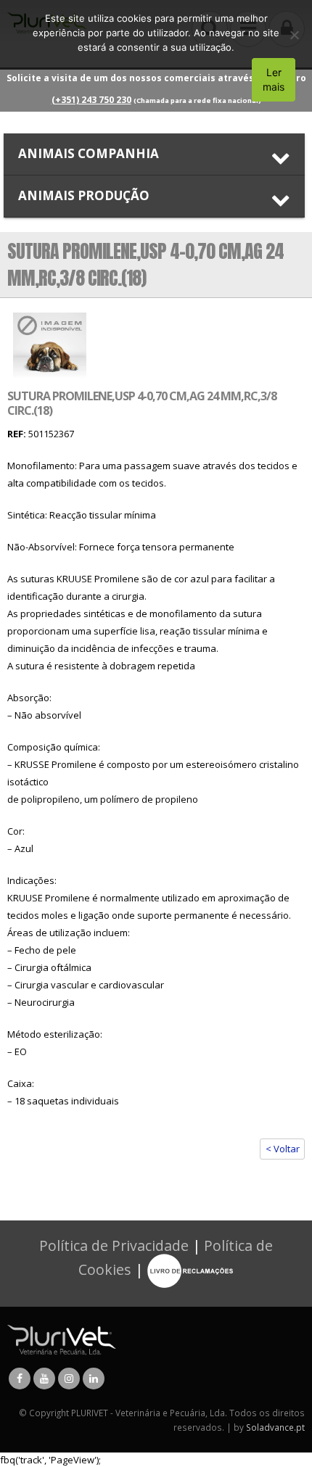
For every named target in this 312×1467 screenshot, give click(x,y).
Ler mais (273, 79)
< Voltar (283, 1148)
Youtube (44, 1378)
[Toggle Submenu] (154, 154)
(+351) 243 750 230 (91, 100)
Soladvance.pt (275, 1427)
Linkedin (93, 1378)
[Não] (294, 35)
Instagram (69, 1378)
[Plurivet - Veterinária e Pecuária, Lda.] (61, 1338)
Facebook (19, 1378)
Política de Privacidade (114, 1245)
